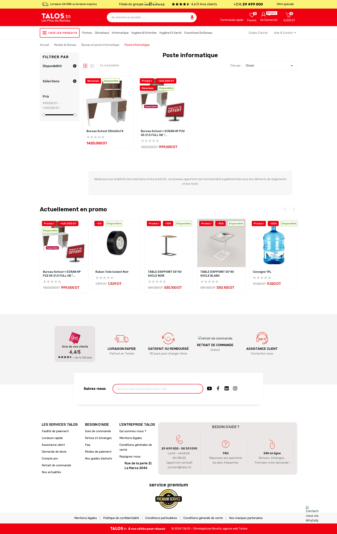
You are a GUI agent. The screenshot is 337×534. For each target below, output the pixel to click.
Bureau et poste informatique (101, 45)
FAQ (226, 453)
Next (294, 209)
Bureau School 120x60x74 (104, 131)
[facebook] (218, 388)
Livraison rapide (52, 438)
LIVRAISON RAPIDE (122, 349)
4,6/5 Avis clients (204, 4)
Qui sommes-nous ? (132, 431)
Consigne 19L (262, 272)
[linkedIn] (226, 388)
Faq (87, 445)
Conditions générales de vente (135, 447)
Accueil (45, 45)
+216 (248, 4)
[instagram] (235, 388)
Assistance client (53, 445)
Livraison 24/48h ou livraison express (73, 4)
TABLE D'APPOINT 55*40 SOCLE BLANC (217, 273)
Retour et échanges (98, 438)
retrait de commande (215, 345)
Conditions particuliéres (161, 518)
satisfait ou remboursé (168, 349)
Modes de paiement (98, 451)
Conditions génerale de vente (203, 518)
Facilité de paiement (55, 431)
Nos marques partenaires (246, 518)
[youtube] (209, 388)
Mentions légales (130, 438)
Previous (285, 209)
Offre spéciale (285, 4)
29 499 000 (169, 448)
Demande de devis (54, 451)
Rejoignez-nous (130, 456)
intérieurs (154, 4)
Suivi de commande (98, 431)
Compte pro (50, 458)
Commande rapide (231, 20)
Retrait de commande (56, 465)
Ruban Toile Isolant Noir (112, 272)
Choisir (270, 65)
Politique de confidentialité (121, 518)
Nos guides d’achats (98, 458)
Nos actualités (51, 472)
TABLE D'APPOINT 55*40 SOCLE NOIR (165, 273)
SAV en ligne (272, 453)
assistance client (262, 349)
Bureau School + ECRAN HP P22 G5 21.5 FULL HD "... (163, 133)
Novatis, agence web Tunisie (229, 528)
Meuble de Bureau (65, 45)
